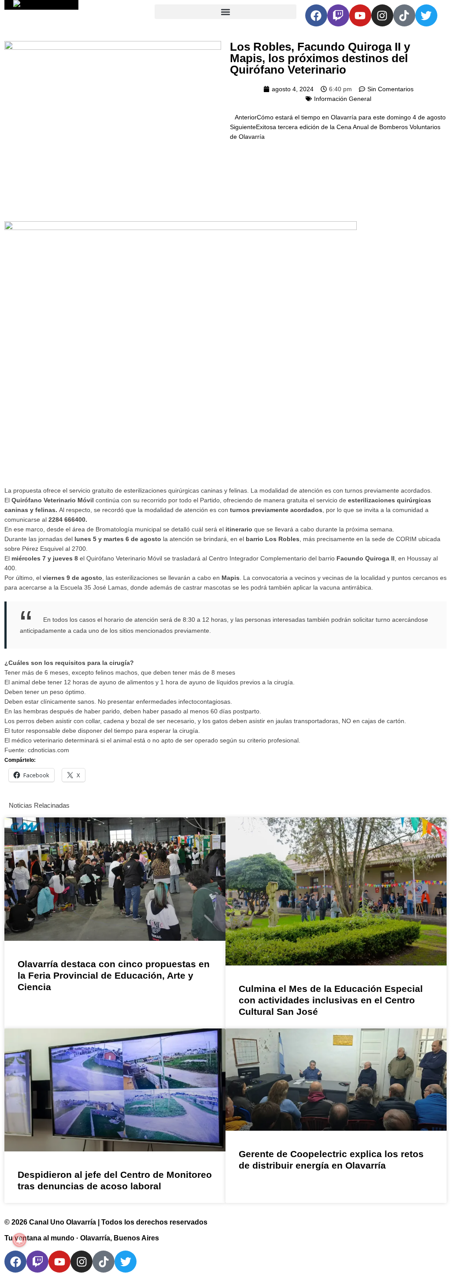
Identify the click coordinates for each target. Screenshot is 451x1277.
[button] (225, 11)
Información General (342, 98)
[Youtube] (360, 15)
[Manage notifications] (19, 1240)
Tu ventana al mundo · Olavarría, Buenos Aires (81, 1238)
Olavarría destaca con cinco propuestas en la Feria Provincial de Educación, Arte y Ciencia (114, 975)
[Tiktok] (404, 15)
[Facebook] (316, 15)
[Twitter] (426, 15)
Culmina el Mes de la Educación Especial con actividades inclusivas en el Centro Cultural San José (331, 1000)
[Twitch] (338, 15)
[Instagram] (382, 15)
